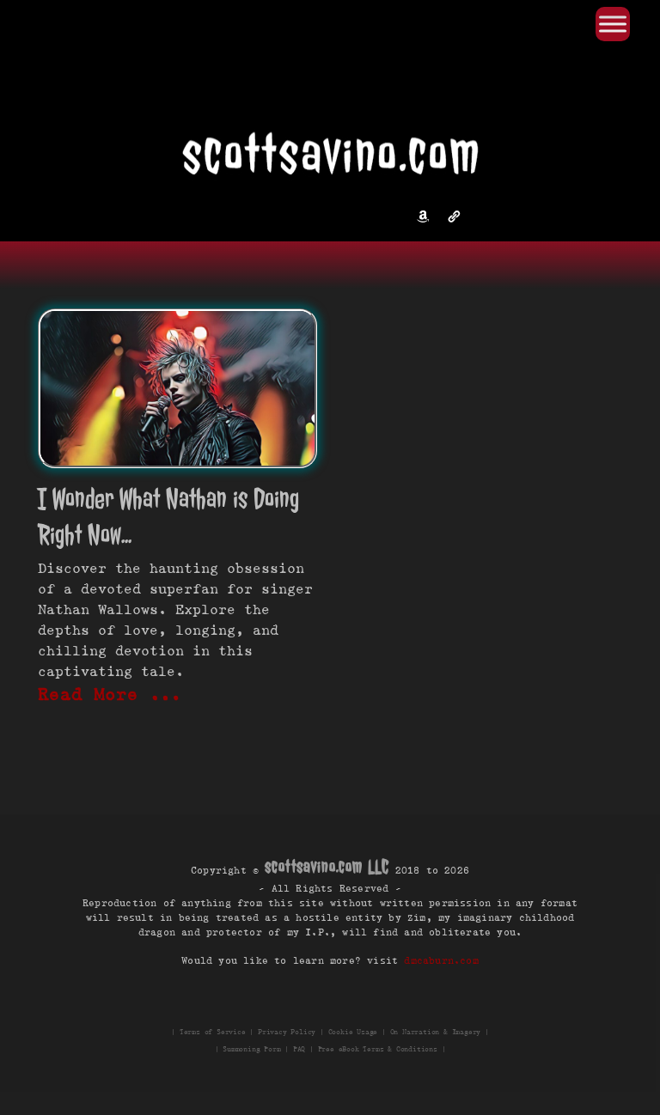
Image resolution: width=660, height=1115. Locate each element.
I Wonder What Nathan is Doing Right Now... (168, 516)
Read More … (110, 694)
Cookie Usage (353, 1032)
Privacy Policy (286, 1032)
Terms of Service (213, 1032)
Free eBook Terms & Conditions (377, 1048)
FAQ (299, 1048)
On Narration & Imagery (435, 1032)
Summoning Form (251, 1048)
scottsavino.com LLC (326, 866)
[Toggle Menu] (612, 23)
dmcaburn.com (441, 960)
